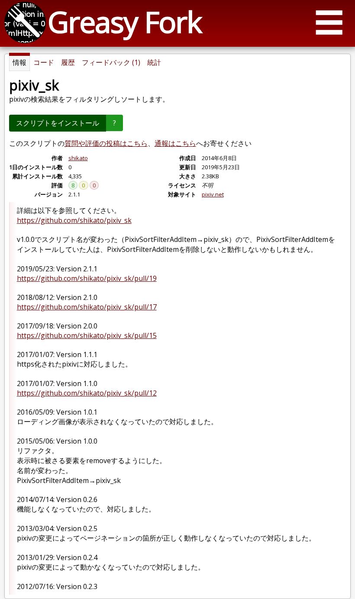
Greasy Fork (124, 21)
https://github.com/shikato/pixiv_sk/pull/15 (87, 335)
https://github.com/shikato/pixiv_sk (74, 220)
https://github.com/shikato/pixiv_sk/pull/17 (87, 307)
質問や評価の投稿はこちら (106, 143)
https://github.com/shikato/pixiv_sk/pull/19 (87, 278)
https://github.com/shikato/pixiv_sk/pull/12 (87, 393)
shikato (78, 158)
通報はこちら (175, 143)
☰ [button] (329, 22)
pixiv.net (213, 194)
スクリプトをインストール (57, 123)
